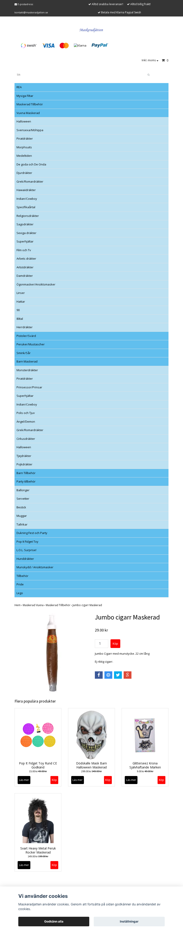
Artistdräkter (25, 267)
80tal (20, 319)
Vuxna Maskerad (28, 113)
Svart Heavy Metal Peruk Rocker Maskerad (38, 850)
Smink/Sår (24, 353)
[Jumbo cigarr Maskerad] (51, 653)
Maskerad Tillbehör (30, 104)
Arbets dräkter (26, 259)
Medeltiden (24, 156)
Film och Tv (24, 250)
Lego (20, 593)
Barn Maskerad (27, 361)
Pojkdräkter (24, 464)
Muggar (22, 516)
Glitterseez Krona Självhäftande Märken (145, 765)
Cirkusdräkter (26, 439)
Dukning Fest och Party (32, 533)
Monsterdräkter (27, 370)
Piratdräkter (25, 138)
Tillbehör (22, 576)
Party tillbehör (26, 481)
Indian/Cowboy (27, 199)
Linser (21, 293)
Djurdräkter (24, 173)
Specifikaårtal (26, 207)
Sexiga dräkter (26, 233)
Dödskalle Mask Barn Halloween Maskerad (91, 765)
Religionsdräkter (28, 216)
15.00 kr (38, 771)
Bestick (21, 507)
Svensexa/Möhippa (30, 130)
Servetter (23, 499)
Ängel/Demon (26, 422)
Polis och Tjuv (26, 413)
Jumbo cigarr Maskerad (88, 605)
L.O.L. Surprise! (26, 550)
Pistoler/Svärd (26, 336)
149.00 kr (38, 856)
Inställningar (129, 921)
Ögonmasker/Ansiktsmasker (36, 284)
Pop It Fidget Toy (27, 542)
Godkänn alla (53, 921)
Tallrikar (22, 524)
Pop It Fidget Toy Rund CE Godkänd (38, 765)
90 (18, 310)
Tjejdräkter (24, 456)
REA (19, 87)
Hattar (21, 301)
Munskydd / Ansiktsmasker (35, 567)
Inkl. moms (149, 60)
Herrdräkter (25, 327)
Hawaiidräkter (26, 190)
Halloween (24, 121)
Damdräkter (25, 276)
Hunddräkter (25, 559)
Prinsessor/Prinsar (29, 387)
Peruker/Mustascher (31, 344)
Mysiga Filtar (25, 96)
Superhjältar (25, 241)
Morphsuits (24, 147)
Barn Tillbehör (26, 473)
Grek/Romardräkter (30, 181)
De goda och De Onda (31, 164)
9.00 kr (145, 771)
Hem (19, 605)
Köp (54, 780)
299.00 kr (91, 771)
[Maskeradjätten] (91, 29)
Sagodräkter (25, 224)
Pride (20, 584)
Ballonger (23, 490)
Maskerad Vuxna (34, 605)
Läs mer (24, 780)
